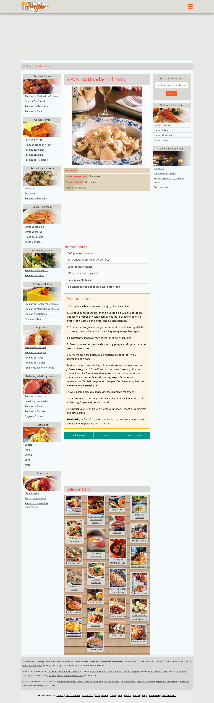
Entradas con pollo (34, 226)
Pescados (30, 193)
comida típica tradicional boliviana (63, 671)
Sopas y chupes (33, 241)
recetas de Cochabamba (136, 661)
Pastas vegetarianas (35, 498)
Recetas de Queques (35, 352)
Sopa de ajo (134, 435)
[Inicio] (35, 6)
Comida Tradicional (35, 101)
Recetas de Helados (35, 396)
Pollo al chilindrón (139, 541)
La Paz (152, 661)
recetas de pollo (132, 671)
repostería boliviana (157, 671)
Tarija (39, 665)
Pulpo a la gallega (117, 616)
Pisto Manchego (138, 566)
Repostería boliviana (35, 347)
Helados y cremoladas (36, 401)
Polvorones (117, 635)
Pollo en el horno (33, 139)
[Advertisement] (107, 37)
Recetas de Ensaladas (36, 270)
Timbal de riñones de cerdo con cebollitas (96, 519)
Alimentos (159, 168)
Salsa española (95, 649)
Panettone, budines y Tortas (39, 367)
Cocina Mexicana (163, 135)
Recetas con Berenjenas (37, 106)
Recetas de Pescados (36, 198)
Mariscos (29, 188)
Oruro (24, 665)
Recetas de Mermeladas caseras (42, 309)
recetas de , (129, 681)
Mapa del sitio (169, 695)
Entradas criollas (33, 231)
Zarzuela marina (73, 513)
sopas (60, 675)
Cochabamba (73, 695)
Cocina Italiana (161, 130)
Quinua (28, 454)
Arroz (27, 464)
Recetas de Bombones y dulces (41, 304)
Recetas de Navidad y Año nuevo (42, 96)
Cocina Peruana (162, 140)
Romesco (117, 532)
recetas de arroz (115, 671)
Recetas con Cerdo (35, 149)
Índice (106, 435)
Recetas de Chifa (33, 111)
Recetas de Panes (34, 357)
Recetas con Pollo (34, 154)
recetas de (94, 681)
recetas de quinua (98, 671)
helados (52, 675)
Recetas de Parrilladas (36, 159)
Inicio (26, 66)
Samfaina (79, 435)
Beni (182, 661)
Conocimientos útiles (165, 173)
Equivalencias (161, 187)
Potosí (32, 665)
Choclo (28, 444)
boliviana (70, 681)
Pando (189, 661)
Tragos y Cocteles (34, 416)
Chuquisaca (173, 661)
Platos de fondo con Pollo (38, 144)
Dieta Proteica (32, 493)
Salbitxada (117, 510)
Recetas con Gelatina (36, 314)
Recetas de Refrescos (36, 406)
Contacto (154, 695)
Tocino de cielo (73, 635)
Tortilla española (73, 612)
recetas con (146, 681)
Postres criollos (33, 319)
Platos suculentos (34, 236)
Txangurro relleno (74, 563)
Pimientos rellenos (139, 593)
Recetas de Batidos (35, 411)
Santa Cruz (162, 661)
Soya (27, 459)
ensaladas (181, 671)
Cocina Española (41, 66)
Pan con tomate (138, 641)
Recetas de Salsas (34, 275)
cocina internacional (73, 675)
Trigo (27, 449)
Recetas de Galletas (35, 362)
